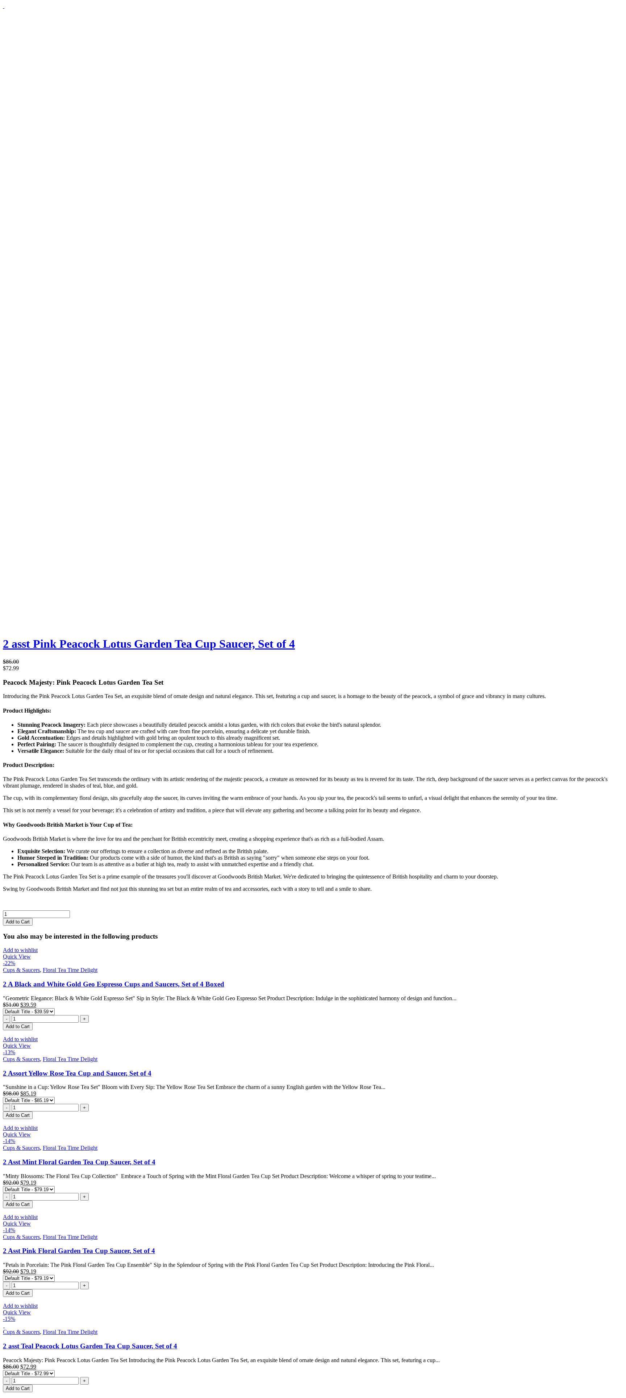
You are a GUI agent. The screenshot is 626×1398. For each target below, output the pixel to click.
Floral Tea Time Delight (70, 970)
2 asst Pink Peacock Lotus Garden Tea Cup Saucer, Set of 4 (149, 643)
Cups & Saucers (21, 970)
